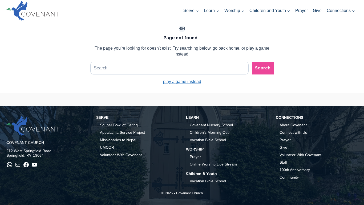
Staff (283, 162)
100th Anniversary (295, 170)
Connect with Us (293, 132)
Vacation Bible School (208, 140)
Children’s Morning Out (209, 132)
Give (317, 10)
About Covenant (293, 125)
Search (262, 67)
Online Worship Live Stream (213, 164)
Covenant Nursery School (211, 125)
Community (289, 177)
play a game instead (182, 81)
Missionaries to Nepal (118, 140)
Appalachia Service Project (122, 132)
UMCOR (107, 147)
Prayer (301, 10)
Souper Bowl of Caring (119, 125)
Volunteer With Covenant (121, 155)
